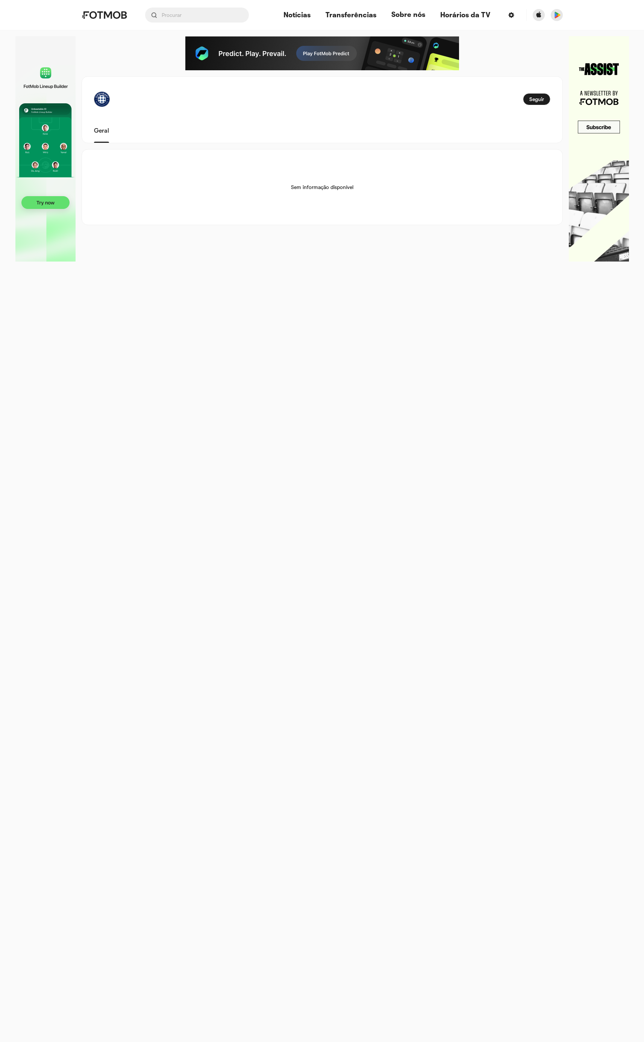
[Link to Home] (104, 15)
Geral (101, 130)
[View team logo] (102, 99)
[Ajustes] (511, 15)
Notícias (297, 15)
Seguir (536, 99)
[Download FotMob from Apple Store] (539, 15)
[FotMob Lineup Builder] (45, 149)
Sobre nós (408, 15)
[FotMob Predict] (322, 53)
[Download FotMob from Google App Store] (557, 15)
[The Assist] (599, 149)
